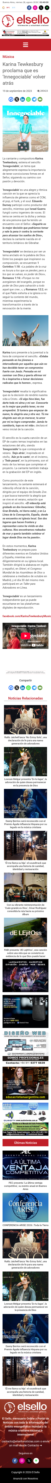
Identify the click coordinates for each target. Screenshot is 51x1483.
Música (8, 57)
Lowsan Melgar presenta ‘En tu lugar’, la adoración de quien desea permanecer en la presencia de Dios (25, 782)
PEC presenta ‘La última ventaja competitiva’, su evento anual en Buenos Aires (25, 1186)
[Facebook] (11, 99)
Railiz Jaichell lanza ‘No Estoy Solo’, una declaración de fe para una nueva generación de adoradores (25, 740)
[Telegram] (34, 99)
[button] (25, 44)
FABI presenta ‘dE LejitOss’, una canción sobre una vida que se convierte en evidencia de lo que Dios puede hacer (25, 953)
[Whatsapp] (28, 99)
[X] (16, 99)
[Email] (40, 99)
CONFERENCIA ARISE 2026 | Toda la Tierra (25, 1225)
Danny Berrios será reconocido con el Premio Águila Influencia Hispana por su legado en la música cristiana (25, 824)
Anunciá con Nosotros (25, 1478)
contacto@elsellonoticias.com (21, 1441)
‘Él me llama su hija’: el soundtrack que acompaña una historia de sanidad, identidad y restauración (25, 866)
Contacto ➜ (34, 1445)
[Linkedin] (22, 99)
